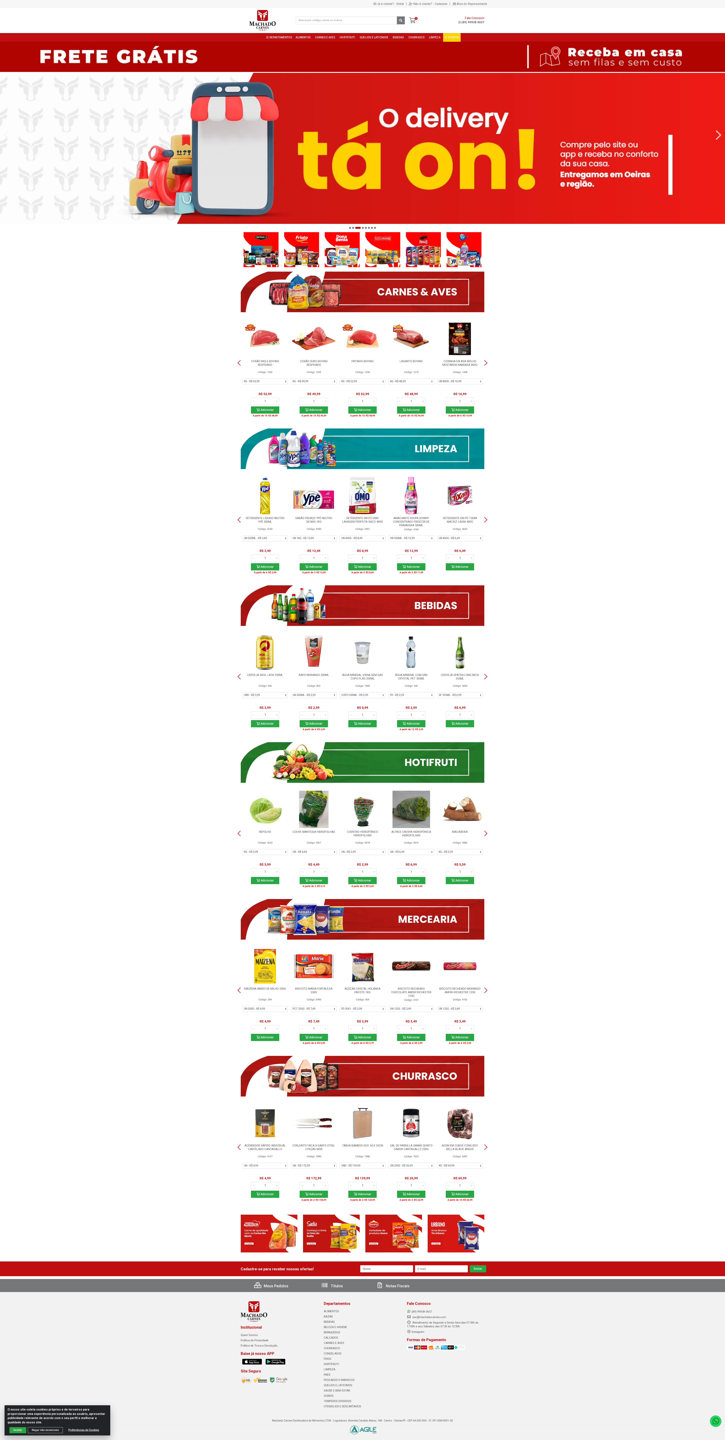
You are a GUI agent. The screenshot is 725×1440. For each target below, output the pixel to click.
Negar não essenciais (45, 1430)
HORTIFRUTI (331, 1364)
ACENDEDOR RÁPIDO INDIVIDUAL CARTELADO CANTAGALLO (265, 1147)
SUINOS (328, 1396)
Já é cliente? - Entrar (390, 3)
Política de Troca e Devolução (259, 1345)
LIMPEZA (329, 1369)
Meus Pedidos (275, 1286)
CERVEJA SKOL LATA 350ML (265, 675)
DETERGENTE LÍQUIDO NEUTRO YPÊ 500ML (265, 519)
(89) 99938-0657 (472, 22)
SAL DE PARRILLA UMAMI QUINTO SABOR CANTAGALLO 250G (411, 1147)
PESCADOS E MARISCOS (339, 1380)
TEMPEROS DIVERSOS (337, 1401)
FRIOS (327, 1359)
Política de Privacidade (254, 1340)
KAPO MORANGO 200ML (314, 675)
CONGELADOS (333, 1353)
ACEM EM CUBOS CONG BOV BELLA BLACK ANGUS (460, 1147)
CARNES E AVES (334, 1343)
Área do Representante (472, 3)
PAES (327, 1374)
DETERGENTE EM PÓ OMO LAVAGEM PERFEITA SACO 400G (362, 519)
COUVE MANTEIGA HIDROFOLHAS (314, 832)
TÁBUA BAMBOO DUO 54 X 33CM (362, 1145)
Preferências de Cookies (83, 1430)
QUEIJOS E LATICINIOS (338, 1385)
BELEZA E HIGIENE (335, 1327)
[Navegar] (6, 135)
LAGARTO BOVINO (411, 361)
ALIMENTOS (331, 1311)
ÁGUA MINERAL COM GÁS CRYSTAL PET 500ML (411, 676)
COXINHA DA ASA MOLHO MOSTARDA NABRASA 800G (459, 363)
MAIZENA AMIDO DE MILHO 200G (265, 988)
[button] (350, 228)
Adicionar (267, 410)
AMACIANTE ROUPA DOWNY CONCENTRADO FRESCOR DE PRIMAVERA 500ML (411, 521)
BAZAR (328, 1316)
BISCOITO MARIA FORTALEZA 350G (313, 990)
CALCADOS (331, 1337)
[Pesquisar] (401, 20)
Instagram (418, 1332)
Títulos (336, 1286)
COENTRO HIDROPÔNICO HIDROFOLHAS (362, 833)
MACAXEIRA (460, 832)
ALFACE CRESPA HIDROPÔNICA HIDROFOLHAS (411, 833)
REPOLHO (265, 832)
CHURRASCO (332, 1348)
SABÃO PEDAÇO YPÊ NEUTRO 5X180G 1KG (313, 519)
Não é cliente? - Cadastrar (430, 3)
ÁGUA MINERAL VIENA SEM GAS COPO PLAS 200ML (362, 676)
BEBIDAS (329, 1322)
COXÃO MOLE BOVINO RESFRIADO (265, 363)
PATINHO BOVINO (363, 361)
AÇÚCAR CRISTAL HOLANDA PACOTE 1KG (362, 990)
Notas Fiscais (397, 1286)
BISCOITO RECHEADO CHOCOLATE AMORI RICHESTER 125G (411, 992)
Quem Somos (249, 1335)
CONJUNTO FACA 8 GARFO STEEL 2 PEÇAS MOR (313, 1147)
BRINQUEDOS (332, 1332)
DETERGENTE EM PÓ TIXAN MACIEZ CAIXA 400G (460, 519)
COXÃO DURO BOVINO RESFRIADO (314, 363)
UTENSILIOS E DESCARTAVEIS (342, 1406)
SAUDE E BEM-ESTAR (337, 1390)
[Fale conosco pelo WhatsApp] (715, 1421)
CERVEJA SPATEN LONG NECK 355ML (460, 676)
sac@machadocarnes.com (429, 1317)
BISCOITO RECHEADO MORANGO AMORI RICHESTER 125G (460, 990)
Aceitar (17, 1430)
